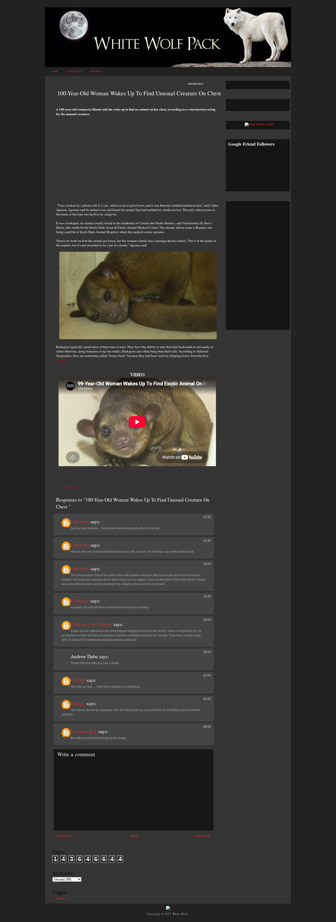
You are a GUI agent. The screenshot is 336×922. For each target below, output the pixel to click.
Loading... (234, 105)
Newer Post (65, 836)
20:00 (207, 675)
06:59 (207, 726)
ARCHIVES (96, 71)
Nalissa (78, 680)
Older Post (203, 836)
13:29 (207, 596)
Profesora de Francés (91, 624)
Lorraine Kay (84, 731)
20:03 (207, 699)
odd (76, 487)
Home (55, 71)
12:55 (207, 564)
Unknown (80, 521)
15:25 (207, 619)
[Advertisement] (137, 157)
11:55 (207, 517)
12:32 (207, 540)
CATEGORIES (74, 71)
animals (67, 487)
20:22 (207, 652)
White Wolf (180, 914)
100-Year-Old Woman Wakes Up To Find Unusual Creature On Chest (139, 93)
